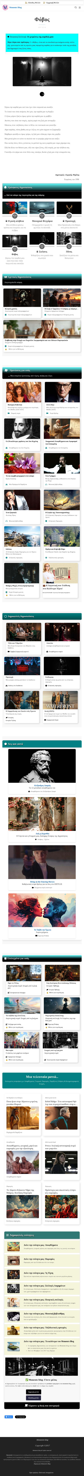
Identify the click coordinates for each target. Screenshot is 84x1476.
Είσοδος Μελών (34, 3)
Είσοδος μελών (33, 1398)
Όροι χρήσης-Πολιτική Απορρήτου (42, 1473)
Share (10, 1417)
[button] (76, 7)
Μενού (80, 7)
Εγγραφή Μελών (52, 3)
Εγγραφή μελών (33, 1392)
